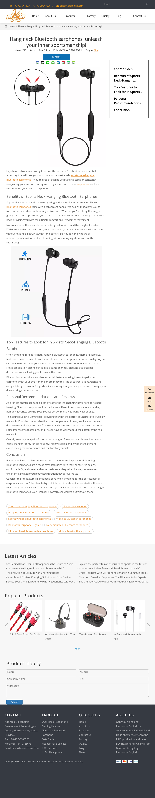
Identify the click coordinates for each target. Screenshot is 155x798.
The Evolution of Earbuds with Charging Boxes (32, 572)
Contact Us (85, 735)
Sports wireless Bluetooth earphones (29, 518)
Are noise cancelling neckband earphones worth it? (35, 568)
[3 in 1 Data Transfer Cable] (24, 616)
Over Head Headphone (55, 721)
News (82, 752)
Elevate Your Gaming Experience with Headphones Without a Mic (41, 581)
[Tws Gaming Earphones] (93, 616)
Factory (83, 739)
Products (84, 730)
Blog (81, 748)
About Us (84, 726)
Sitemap (79, 761)
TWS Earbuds (49, 748)
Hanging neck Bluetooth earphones (28, 512)
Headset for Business (54, 743)
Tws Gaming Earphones (91, 634)
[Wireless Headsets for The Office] (59, 616)
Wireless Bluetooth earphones (73, 518)
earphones (83, 184)
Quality (83, 743)
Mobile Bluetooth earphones (75, 531)
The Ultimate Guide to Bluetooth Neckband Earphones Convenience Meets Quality (114, 581)
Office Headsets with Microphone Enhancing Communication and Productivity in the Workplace (114, 572)
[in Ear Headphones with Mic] (128, 616)
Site (96, 50)
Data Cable (48, 739)
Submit (14, 702)
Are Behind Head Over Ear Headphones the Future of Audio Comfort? (41, 564)
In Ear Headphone (52, 752)
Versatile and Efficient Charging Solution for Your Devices (38, 577)
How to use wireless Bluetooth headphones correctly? (109, 568)
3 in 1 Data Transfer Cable (23, 634)
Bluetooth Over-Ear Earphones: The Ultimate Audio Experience (114, 577)
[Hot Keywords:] (147, 4)
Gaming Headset (51, 726)
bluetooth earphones (75, 506)
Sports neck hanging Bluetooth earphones (32, 506)
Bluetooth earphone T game (24, 525)
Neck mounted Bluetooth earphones (67, 525)
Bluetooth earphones (18, 207)
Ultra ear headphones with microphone (30, 531)
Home (82, 721)
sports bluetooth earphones (71, 512)
